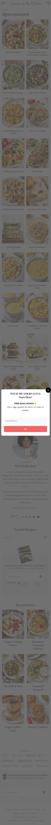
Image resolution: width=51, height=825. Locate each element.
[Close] (48, 390)
